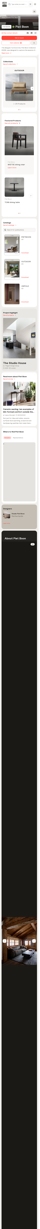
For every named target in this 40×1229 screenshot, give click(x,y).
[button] (18, 109)
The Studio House (14, 363)
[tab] (7, 437)
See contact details (10, 33)
